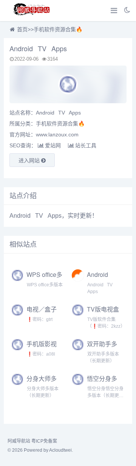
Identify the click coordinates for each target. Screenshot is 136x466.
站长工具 (85, 145)
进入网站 (30, 160)
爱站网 (53, 145)
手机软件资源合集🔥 (58, 29)
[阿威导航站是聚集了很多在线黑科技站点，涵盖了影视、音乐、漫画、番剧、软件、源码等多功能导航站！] (32, 10)
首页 (22, 29)
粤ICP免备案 (44, 441)
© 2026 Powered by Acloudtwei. (40, 450)
